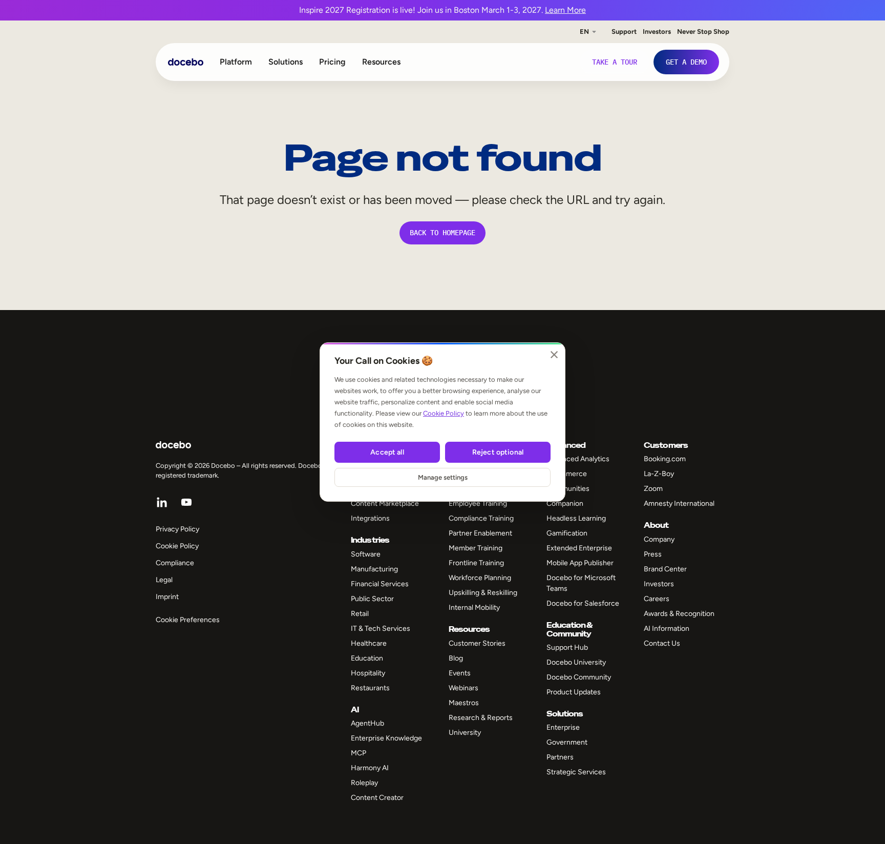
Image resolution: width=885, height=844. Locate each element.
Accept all (387, 452)
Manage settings (443, 477)
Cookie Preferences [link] (188, 619)
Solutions (285, 62)
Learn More (565, 10)
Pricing (332, 62)
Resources (381, 62)
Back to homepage (442, 232)
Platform (236, 62)
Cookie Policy (443, 413)
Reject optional (497, 452)
